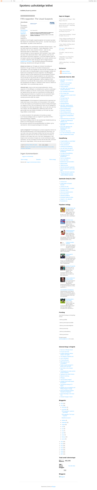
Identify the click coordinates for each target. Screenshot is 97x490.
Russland (23, 148)
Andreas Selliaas (66, 71)
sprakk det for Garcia (26, 61)
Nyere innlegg (24, 159)
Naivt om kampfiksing (65, 158)
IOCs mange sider (64, 93)
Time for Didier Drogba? (66, 379)
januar (63, 439)
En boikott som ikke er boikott (67, 188)
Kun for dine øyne (64, 193)
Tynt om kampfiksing (65, 143)
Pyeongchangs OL (64, 98)
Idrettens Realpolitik (65, 84)
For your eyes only (64, 351)
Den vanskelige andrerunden (67, 91)
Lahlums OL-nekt (64, 186)
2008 (62, 452)
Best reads (62, 48)
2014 (62, 405)
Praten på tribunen (64, 144)
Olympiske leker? (64, 190)
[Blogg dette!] (43, 145)
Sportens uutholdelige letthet (36, 5)
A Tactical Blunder (64, 360)
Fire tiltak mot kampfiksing (66, 153)
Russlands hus (63, 201)
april (63, 432)
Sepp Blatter (28, 148)
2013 (62, 441)
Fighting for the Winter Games (67, 374)
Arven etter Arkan (64, 160)
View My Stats (71, 465)
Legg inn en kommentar (27, 156)
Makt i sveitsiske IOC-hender (67, 134)
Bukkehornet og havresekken (67, 161)
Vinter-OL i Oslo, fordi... (65, 131)
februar (63, 436)
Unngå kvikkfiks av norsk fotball (67, 141)
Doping (26, 146)
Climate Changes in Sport (66, 396)
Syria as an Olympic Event (66, 349)
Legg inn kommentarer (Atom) (33, 162)
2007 (62, 454)
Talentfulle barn (69, 220)
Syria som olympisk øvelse (66, 192)
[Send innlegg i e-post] (40, 144)
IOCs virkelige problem (65, 112)
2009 (62, 449)
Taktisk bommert (64, 165)
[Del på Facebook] (46, 145)
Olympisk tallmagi (64, 103)
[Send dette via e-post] (42, 145)
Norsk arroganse (64, 101)
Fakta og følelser (64, 86)
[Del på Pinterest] (47, 145)
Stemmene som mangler (66, 83)
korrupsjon (33, 146)
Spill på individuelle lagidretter (67, 167)
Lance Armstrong (39, 146)
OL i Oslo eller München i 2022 (67, 132)
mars (63, 434)
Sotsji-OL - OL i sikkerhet (66, 199)
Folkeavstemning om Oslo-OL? (67, 118)
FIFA (29, 146)
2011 (62, 445)
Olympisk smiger (64, 99)
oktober (64, 420)
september (64, 422)
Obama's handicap (64, 376)
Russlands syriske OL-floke (66, 197)
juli (63, 426)
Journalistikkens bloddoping (67, 289)
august (63, 424)
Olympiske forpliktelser (65, 110)
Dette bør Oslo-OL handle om (67, 113)
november (64, 409)
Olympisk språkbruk (65, 195)
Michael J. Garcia (47, 146)
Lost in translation (64, 358)
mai (63, 430)
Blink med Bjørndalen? (65, 108)
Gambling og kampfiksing (66, 146)
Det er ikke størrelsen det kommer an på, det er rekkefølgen (66, 128)
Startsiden (38, 159)
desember (64, 407)
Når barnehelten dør (70, 208)
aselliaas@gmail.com (64, 338)
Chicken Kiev (63, 181)
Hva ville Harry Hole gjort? (66, 148)
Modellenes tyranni (66, 417)
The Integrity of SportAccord (66, 356)
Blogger (53, 486)
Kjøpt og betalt (63, 163)
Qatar (52, 146)
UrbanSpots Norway (66, 73)
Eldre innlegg (52, 159)
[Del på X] (44, 145)
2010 (62, 447)
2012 (62, 443)
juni (63, 428)
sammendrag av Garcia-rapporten (24, 32)
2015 (62, 403)
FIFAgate (62, 377)
